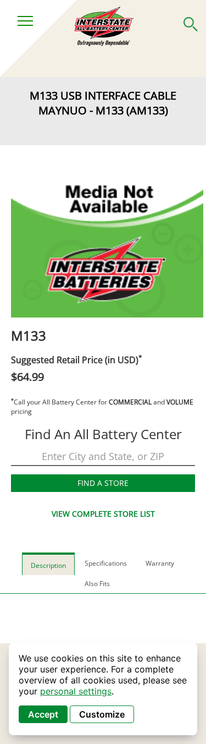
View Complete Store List (103, 513)
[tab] (48, 563)
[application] (103, 689)
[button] (190, 22)
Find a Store (103, 483)
